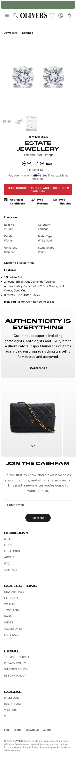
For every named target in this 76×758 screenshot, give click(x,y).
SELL (7, 539)
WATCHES (10, 604)
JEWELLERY (11, 610)
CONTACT (11, 570)
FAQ (7, 564)
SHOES (8, 622)
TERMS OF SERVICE (17, 657)
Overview (10, 217)
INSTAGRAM (12, 704)
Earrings (27, 33)
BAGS (8, 616)
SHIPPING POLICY (15, 669)
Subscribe (38, 517)
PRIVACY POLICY (15, 663)
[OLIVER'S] (34, 15)
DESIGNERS (11, 598)
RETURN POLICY (15, 676)
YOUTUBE (11, 710)
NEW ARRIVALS (14, 592)
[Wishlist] (52, 15)
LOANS (8, 545)
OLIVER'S (18, 741)
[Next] (70, 5)
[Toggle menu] (7, 15)
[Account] (60, 15)
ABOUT (9, 557)
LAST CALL (11, 635)
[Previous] (6, 5)
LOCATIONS (12, 551)
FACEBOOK (11, 698)
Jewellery (11, 33)
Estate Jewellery (38, 146)
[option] (38, 76)
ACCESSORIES (13, 629)
